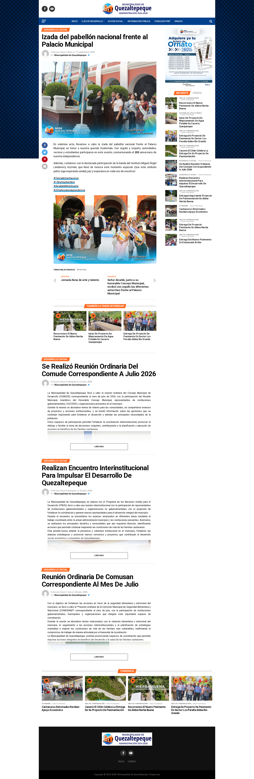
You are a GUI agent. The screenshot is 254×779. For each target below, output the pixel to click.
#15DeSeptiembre (64, 182)
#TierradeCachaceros (66, 178)
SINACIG (178, 21)
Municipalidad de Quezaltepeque (70, 55)
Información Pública (139, 21)
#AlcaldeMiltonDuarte (66, 186)
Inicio (75, 21)
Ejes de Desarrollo (92, 21)
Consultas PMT (162, 21)
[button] (58, 229)
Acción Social (115, 21)
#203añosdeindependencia (69, 190)
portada (82, 270)
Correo (132, 761)
